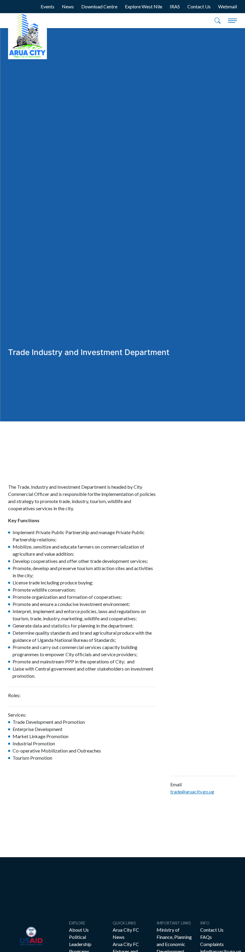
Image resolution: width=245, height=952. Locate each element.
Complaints (212, 944)
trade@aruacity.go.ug (192, 791)
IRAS (175, 6)
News (68, 6)
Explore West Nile (143, 6)
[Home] (27, 36)
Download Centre (99, 6)
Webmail (227, 6)
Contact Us (199, 6)
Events (47, 6)
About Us (79, 930)
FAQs (206, 937)
